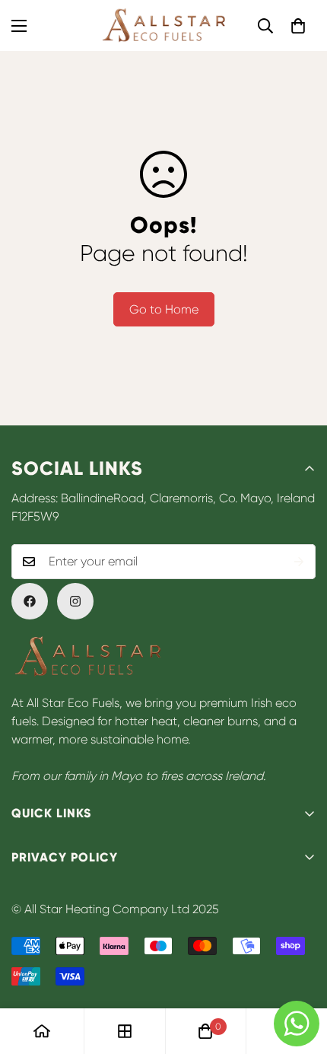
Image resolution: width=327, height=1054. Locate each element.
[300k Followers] (29, 601)
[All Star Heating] (163, 25)
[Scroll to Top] (299, 973)
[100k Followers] (75, 601)
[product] (42, 1031)
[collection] (124, 1031)
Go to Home (163, 309)
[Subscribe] (299, 561)
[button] (298, 25)
